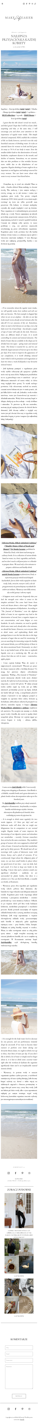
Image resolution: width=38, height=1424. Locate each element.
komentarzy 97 (19, 1167)
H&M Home (29, 115)
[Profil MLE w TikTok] (35, 3)
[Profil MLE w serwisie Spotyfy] (32, 3)
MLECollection (8, 115)
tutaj (22, 109)
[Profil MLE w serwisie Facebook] (26, 3)
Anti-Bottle (17, 787)
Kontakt (22, 1419)
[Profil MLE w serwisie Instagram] (24, 3)
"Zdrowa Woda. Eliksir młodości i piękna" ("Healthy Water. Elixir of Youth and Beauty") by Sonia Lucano (19, 546)
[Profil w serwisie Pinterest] (29, 3)
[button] (2, 4)
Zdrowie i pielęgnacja (19, 32)
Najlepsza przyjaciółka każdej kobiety (19, 39)
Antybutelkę (10, 803)
